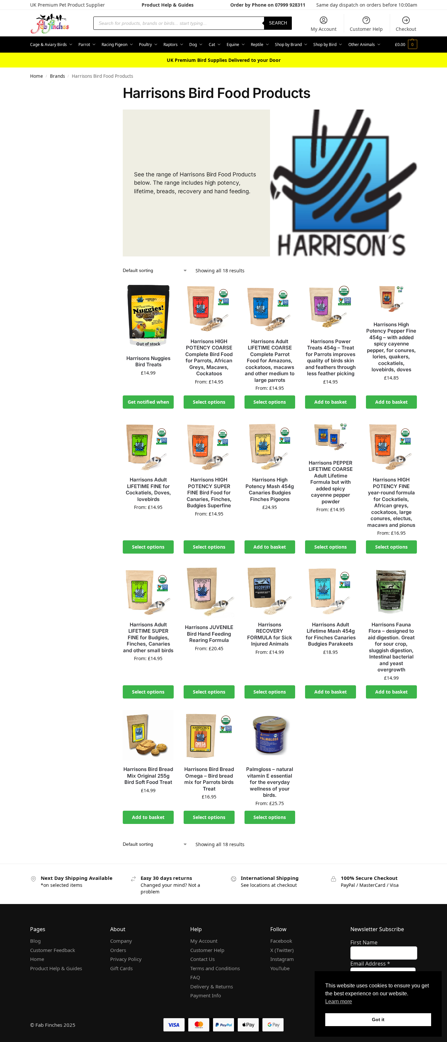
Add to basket (330, 402)
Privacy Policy (126, 959)
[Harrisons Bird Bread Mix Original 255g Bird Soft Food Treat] (148, 735)
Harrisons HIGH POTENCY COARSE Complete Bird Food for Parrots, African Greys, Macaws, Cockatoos (209, 357)
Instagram (282, 959)
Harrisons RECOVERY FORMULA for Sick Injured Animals (269, 634)
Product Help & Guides (168, 5)
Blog (35, 940)
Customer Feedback (52, 950)
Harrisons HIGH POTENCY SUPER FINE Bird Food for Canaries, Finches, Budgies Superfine (209, 492)
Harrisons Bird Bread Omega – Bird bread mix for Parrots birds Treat (209, 779)
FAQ (195, 977)
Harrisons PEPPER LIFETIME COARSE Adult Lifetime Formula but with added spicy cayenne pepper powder (331, 482)
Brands (57, 76)
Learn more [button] (338, 1001)
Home (36, 76)
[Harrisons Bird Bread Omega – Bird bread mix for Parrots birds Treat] (209, 735)
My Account (323, 29)
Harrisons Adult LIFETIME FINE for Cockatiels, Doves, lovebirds (148, 489)
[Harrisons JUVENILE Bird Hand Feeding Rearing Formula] (209, 592)
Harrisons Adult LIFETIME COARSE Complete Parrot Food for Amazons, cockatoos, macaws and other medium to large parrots (269, 360)
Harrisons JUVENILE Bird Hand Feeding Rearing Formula (209, 633)
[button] (406, 45)
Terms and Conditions (215, 968)
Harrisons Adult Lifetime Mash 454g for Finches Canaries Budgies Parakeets (331, 634)
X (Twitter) (282, 950)
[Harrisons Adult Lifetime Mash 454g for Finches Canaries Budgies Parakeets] (330, 590)
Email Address (370, 963)
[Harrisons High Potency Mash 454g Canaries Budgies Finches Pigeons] (270, 445)
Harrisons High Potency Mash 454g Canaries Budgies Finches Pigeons (270, 489)
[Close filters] (98, 89)
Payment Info (205, 995)
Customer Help (366, 29)
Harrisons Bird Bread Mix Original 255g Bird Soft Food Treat (148, 775)
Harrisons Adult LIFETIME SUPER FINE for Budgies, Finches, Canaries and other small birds (148, 637)
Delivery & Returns (211, 986)
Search (278, 23)
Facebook (281, 940)
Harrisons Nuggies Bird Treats (148, 361)
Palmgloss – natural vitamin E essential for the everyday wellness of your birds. (269, 782)
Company (121, 940)
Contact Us (202, 959)
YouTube (280, 968)
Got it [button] (378, 1019)
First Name (364, 942)
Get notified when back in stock (148, 404)
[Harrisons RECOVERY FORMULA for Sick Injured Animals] (270, 590)
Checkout (406, 29)
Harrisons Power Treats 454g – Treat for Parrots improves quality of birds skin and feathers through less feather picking (330, 357)
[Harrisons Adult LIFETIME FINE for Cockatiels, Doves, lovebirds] (148, 445)
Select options (209, 402)
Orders (118, 950)
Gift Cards (121, 968)
